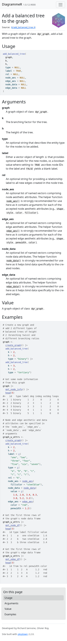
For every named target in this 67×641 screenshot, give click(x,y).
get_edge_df (12, 559)
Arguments (11, 603)
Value (8, 609)
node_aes (27, 481)
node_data (29, 488)
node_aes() (13, 201)
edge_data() (14, 286)
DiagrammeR (12, 4)
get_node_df (12, 525)
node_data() (14, 260)
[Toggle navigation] (60, 4)
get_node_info (13, 389)
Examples (10, 614)
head (8, 393)
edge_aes (27, 501)
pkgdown (23, 634)
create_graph (13, 345)
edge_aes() (13, 231)
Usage (8, 598)
